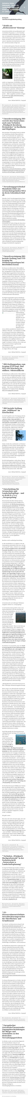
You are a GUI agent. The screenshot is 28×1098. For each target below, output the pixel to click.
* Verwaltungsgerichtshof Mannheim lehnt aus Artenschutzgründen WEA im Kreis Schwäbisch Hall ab (14, 190)
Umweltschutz (20, 111)
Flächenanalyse (13, 846)
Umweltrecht (14, 111)
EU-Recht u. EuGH (21, 106)
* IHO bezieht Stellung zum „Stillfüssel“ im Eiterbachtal (12, 410)
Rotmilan (4, 111)
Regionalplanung (21, 110)
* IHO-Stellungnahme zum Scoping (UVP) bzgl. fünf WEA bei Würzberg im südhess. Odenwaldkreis (13, 367)
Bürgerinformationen (6, 846)
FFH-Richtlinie (22, 178)
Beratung (22, 476)
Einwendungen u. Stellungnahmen (8, 358)
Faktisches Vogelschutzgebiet (7, 107)
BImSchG (22, 356)
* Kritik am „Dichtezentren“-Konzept (13, 26)
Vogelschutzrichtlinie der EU (19, 112)
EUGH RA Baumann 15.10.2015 (17, 1077)
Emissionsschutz (5, 1019)
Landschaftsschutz (5, 847)
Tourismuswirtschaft (17, 848)
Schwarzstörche (9, 111)
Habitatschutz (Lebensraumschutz (8, 179)
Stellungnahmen (12, 480)
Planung (20, 108)
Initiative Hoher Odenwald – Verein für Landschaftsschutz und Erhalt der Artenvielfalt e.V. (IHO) (11, 7)
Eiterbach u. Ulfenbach (6, 477)
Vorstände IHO (16, 105)
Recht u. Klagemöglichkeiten (16, 479)
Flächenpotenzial (20, 846)
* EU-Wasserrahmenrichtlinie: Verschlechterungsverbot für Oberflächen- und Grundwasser (13, 916)
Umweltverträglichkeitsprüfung (8, 112)
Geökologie (16, 107)
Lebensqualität (12, 847)
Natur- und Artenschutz (14, 108)
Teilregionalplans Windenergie (14, 830)
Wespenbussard (5, 113)
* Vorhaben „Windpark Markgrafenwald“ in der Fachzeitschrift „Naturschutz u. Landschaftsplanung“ (13, 860)
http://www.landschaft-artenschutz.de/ (12, 926)
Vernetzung (16, 482)
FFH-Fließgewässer (21, 477)
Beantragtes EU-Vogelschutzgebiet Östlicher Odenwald (13, 105)
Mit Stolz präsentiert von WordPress (9, 1096)
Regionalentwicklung (14, 110)
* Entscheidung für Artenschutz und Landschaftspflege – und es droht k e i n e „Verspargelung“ (13, 493)
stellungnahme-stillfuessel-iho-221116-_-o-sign (13, 465)
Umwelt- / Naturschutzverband (8, 180)
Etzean (16, 358)
